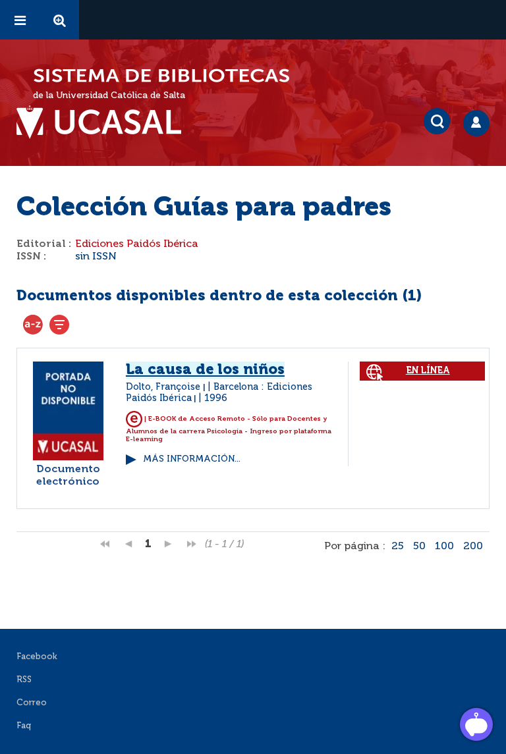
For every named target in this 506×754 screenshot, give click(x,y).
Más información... (191, 459)
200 (473, 546)
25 (397, 546)
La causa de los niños (205, 370)
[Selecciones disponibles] (33, 324)
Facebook (36, 657)
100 (444, 546)
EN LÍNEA (428, 370)
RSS (24, 680)
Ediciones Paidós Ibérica (136, 244)
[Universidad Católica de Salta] (105, 122)
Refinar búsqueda (59, 325)
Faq (23, 726)
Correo (31, 703)
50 (419, 546)
